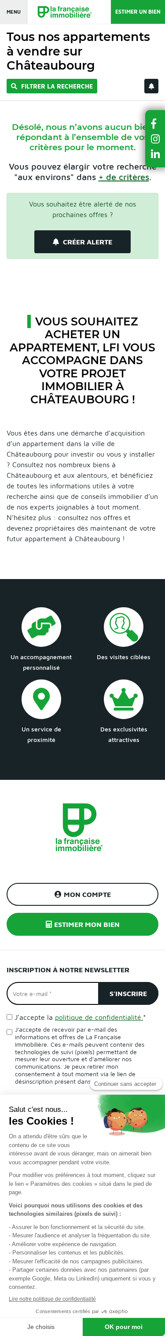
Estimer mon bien (87, 924)
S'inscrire (128, 993)
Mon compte (87, 894)
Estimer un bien (138, 11)
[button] (155, 123)
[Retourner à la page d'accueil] (60, 12)
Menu (14, 12)
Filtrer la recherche (56, 86)
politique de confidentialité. (99, 1017)
